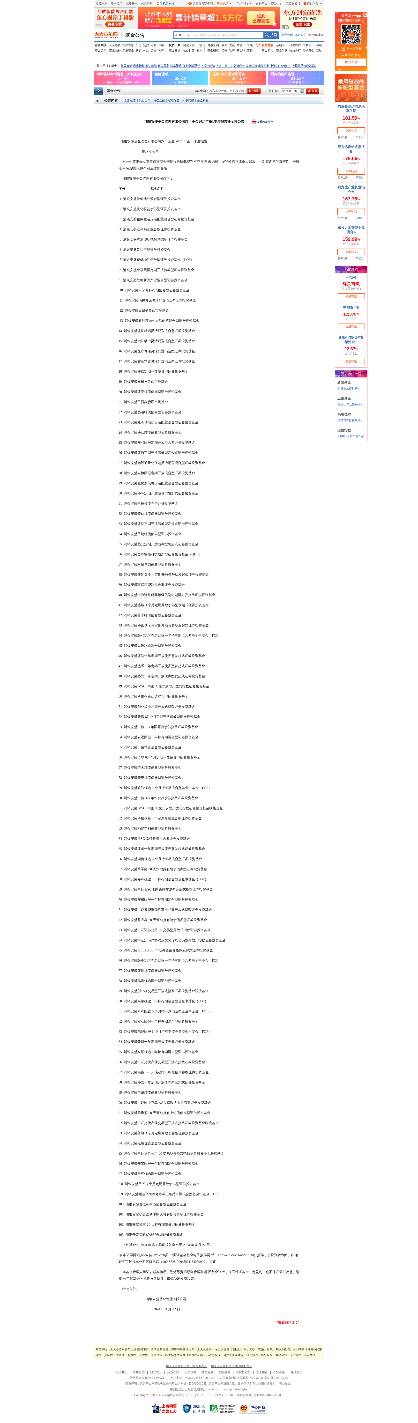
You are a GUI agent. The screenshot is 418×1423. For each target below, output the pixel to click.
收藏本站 (101, 3)
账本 (199, 50)
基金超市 (267, 50)
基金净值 (115, 45)
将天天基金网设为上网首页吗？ (186, 1366)
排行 (139, 45)
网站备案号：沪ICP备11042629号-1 (260, 1395)
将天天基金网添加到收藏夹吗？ (231, 1366)
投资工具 (174, 45)
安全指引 (190, 1372)
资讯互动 (213, 45)
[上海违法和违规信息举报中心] (223, 1409)
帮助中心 (277, 3)
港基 (154, 45)
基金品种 (115, 50)
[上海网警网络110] (164, 1409)
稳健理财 (295, 45)
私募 (161, 50)
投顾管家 (128, 45)
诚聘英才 (296, 1372)
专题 (250, 45)
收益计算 (189, 50)
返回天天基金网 (203, 3)
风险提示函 (243, 1372)
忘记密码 (146, 3)
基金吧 (241, 50)
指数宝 (307, 45)
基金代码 (287, 35)
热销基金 (308, 50)
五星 (319, 50)
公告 (154, 50)
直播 (250, 50)
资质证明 (139, 1372)
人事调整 (188, 100)
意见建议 (262, 1372)
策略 (224, 50)
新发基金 (128, 50)
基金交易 (222, 3)
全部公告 (130, 100)
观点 (232, 45)
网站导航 (313, 3)
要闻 (224, 45)
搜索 (271, 35)
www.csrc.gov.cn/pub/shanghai (228, 1389)
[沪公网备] (253, 1409)
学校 (239, 45)
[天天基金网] (108, 35)
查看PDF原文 (265, 122)
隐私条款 (225, 1372)
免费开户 (131, 3)
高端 (319, 45)
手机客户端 (167, 3)
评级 (161, 45)
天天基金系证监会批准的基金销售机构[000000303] (173, 1383)
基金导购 (282, 50)
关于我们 (121, 1372)
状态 (139, 50)
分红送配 (159, 100)
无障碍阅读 (293, 3)
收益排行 (295, 50)
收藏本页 (316, 35)
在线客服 (279, 1372)
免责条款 (207, 1372)
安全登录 (116, 3)
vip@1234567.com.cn (199, 1377)
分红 (146, 50)
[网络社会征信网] (193, 1409)
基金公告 (135, 35)
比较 (199, 45)
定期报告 (173, 100)
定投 (146, 45)
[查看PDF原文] (288, 1323)
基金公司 (300, 35)
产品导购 (242, 3)
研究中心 (156, 1372)
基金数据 (100, 45)
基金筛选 (174, 50)
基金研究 (213, 50)
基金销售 (203, 100)
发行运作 (144, 100)
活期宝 (280, 45)
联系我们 (173, 1372)
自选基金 (262, 3)
